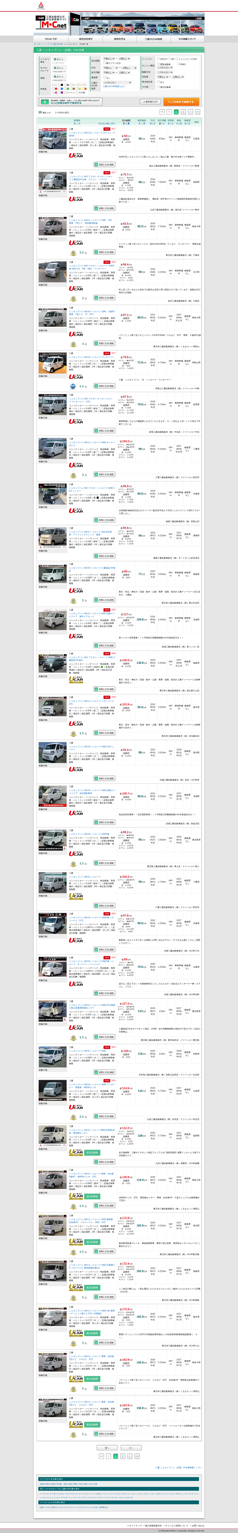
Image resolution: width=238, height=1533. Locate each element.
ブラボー (123, 1494)
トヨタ (47, 1507)
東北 (48, 1484)
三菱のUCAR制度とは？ (114, 86)
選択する (59, 59)
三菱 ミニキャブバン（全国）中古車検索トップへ (178, 1467)
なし (108, 78)
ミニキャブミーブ (78, 1498)
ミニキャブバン (46, 1498)
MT (173, 59)
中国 (80, 1484)
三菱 (41, 1507)
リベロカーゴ (127, 1498)
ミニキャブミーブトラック (96, 1498)
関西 (75, 1484)
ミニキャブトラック (189, 1494)
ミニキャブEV (174, 1494)
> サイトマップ (134, 1525)
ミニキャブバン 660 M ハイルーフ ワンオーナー (91, 357)
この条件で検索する (181, 101)
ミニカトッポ (141, 1494)
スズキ (81, 1507)
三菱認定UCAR (154, 39)
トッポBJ (96, 1494)
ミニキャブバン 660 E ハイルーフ (85, 877)
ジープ (42, 1494)
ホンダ (59, 1507)
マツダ (65, 1507)
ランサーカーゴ (115, 1498)
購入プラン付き (113, 63)
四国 (85, 1484)
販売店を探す (86, 39)
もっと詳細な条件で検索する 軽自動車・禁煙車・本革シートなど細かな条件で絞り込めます (71, 101)
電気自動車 (165, 64)
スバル (88, 1507)
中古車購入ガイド (188, 39)
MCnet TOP (51, 39)
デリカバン (86, 1494)
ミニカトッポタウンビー (157, 1494)
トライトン (106, 1494)
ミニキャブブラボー (61, 1498)
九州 (90, 1484)
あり (162, 82)
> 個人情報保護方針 (152, 1525)
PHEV (183, 64)
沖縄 (95, 1484)
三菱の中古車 (57, 44)
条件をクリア (150, 102)
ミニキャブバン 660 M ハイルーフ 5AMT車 (89, 834)
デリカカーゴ (62, 1494)
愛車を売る (120, 39)
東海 (70, 1484)
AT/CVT (164, 59)
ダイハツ (73, 1507)
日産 (53, 1507)
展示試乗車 (165, 87)
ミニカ (131, 1494)
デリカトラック (75, 1494)
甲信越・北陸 (61, 1484)
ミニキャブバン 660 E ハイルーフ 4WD (87, 1051)
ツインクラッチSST (187, 59)
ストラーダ (50, 1494)
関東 (53, 1484)
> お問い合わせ (197, 1525)
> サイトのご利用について (176, 1525)
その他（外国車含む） (101, 1507)
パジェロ (115, 1494)
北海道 (42, 1484)
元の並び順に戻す (106, 123)
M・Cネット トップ (41, 44)
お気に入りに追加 (104, 164)
